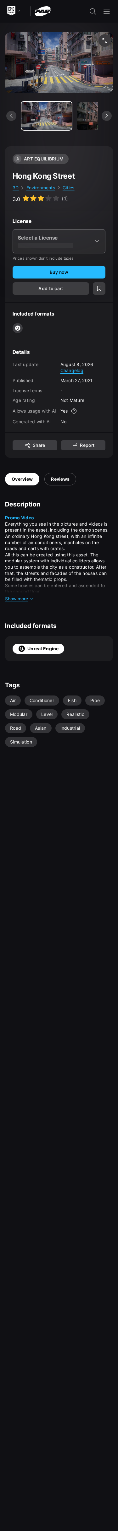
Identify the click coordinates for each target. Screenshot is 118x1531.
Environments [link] (40, 187)
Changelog (72, 370)
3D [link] (16, 187)
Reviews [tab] (60, 479)
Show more (16, 598)
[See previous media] (11, 116)
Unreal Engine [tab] (43, 648)
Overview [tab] (22, 479)
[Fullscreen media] (104, 40)
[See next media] (107, 116)
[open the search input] (93, 11)
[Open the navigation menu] (107, 11)
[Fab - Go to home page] (43, 11)
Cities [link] (69, 187)
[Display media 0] (46, 116)
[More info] (74, 411)
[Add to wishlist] (99, 288)
